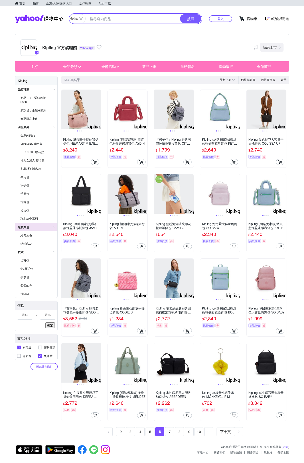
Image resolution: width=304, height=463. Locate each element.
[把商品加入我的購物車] (95, 162)
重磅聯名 (187, 66)
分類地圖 (283, 452)
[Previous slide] (64, 109)
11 (209, 431)
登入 (220, 18)
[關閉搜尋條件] (81, 18)
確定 (50, 325)
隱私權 (268, 452)
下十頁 (225, 431)
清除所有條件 (44, 366)
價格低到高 (248, 80)
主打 (34, 66)
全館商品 (264, 66)
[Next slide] (98, 109)
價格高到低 (268, 80)
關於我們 (219, 452)
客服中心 (203, 452)
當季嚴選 (226, 66)
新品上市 (270, 47)
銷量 (283, 80)
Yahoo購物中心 (39, 18)
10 (199, 431)
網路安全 (253, 452)
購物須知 (236, 452)
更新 (285, 447)
